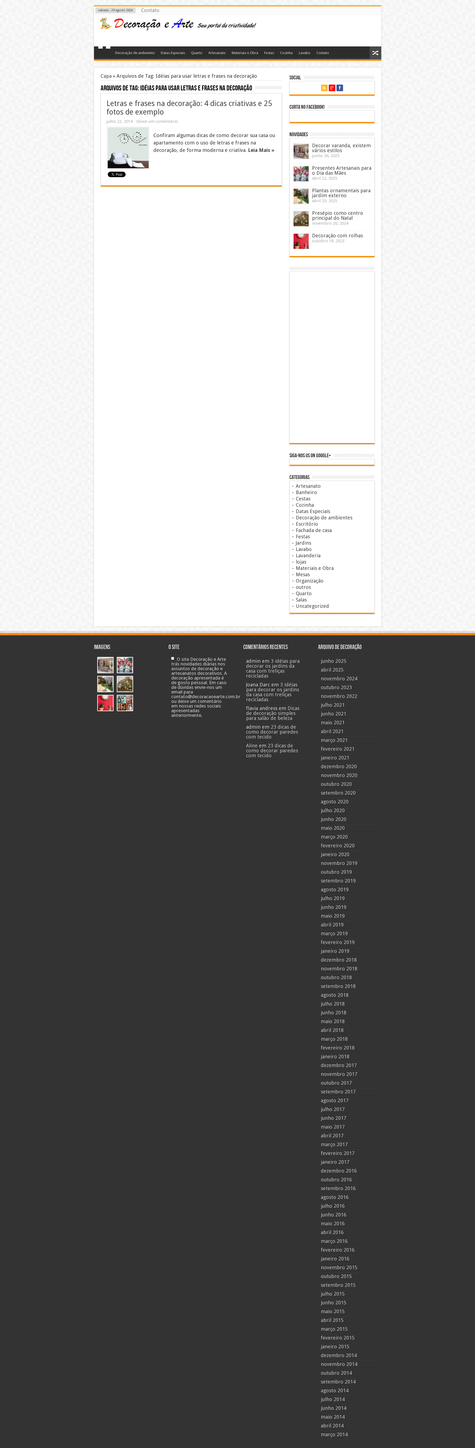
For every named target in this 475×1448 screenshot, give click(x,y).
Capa (106, 76)
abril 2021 (332, 731)
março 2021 (334, 740)
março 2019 (334, 933)
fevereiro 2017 (338, 1153)
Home (104, 53)
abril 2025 (332, 670)
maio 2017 (333, 1127)
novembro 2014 (339, 1364)
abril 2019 (332, 925)
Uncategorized (312, 606)
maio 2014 (333, 1417)
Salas (301, 600)
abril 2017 (332, 1135)
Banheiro (306, 492)
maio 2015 (333, 1311)
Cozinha (286, 53)
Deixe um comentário (157, 121)
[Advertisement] (333, 30)
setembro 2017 (338, 1092)
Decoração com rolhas (337, 235)
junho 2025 (333, 661)
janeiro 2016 (335, 1259)
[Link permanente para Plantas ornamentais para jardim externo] (301, 196)
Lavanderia (308, 555)
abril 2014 (332, 1425)
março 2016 (334, 1241)
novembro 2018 (339, 968)
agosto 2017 (335, 1100)
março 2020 (334, 837)
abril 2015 (332, 1320)
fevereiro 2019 (338, 942)
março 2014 (334, 1434)
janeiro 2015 (335, 1346)
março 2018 (334, 1039)
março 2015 (334, 1329)
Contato (150, 10)
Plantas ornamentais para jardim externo (341, 193)
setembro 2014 (338, 1382)
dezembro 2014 (339, 1355)
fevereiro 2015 (338, 1338)
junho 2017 (333, 1118)
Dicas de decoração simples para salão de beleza (272, 713)
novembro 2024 (339, 678)
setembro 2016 (338, 1188)
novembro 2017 (339, 1074)
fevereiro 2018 (338, 1048)
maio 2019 (333, 916)
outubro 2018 (336, 977)
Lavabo (304, 53)
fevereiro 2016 (338, 1250)
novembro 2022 (339, 696)
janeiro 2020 (335, 854)
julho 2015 (333, 1294)
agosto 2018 (335, 995)
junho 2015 (333, 1302)
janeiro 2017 (335, 1162)
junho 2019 (333, 907)
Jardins (303, 543)
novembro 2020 (339, 775)
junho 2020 (333, 819)
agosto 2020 (335, 801)
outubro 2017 (336, 1083)
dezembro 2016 (339, 1171)
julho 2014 (333, 1399)
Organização (310, 581)
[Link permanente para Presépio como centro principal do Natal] (301, 218)
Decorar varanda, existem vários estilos (341, 148)
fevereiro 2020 (338, 845)
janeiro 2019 (335, 951)
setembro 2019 (338, 881)
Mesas (303, 574)
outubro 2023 (336, 687)
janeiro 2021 (335, 758)
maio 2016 (333, 1223)
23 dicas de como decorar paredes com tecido (272, 732)
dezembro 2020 (339, 766)
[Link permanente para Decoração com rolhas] (301, 241)
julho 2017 (333, 1109)
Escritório (307, 524)
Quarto (196, 53)
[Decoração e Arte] (178, 27)
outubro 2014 (336, 1373)
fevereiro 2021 (338, 749)
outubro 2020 (336, 784)
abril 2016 (332, 1232)
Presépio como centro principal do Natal (337, 215)
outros (303, 587)
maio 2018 (333, 1021)
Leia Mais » (261, 150)
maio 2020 (333, 828)
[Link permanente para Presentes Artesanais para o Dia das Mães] (301, 173)
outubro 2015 (336, 1276)
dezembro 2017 (339, 1065)
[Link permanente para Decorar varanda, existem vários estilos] (301, 151)
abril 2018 (332, 1030)
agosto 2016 (335, 1197)
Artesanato (217, 53)
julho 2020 (333, 810)
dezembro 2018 (339, 960)
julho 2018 (333, 1004)
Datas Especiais (173, 53)
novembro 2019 (339, 863)
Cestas (303, 499)
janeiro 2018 (335, 1056)
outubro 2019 (336, 872)
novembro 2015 (339, 1267)
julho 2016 (333, 1206)
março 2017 (334, 1144)
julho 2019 (333, 898)
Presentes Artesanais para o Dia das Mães (341, 170)
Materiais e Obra (245, 53)
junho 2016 (333, 1215)
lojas (301, 562)
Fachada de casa (314, 530)
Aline (252, 745)
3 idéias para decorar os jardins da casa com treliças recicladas (273, 668)
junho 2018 (333, 1012)
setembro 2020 (338, 793)
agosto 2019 (335, 889)
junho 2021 (333, 714)
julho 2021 (333, 705)
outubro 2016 (336, 1179)
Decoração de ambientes (135, 53)
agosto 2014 (335, 1390)
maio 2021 (333, 722)
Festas (269, 53)
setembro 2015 (338, 1285)
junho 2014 (333, 1408)
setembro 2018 (338, 986)
